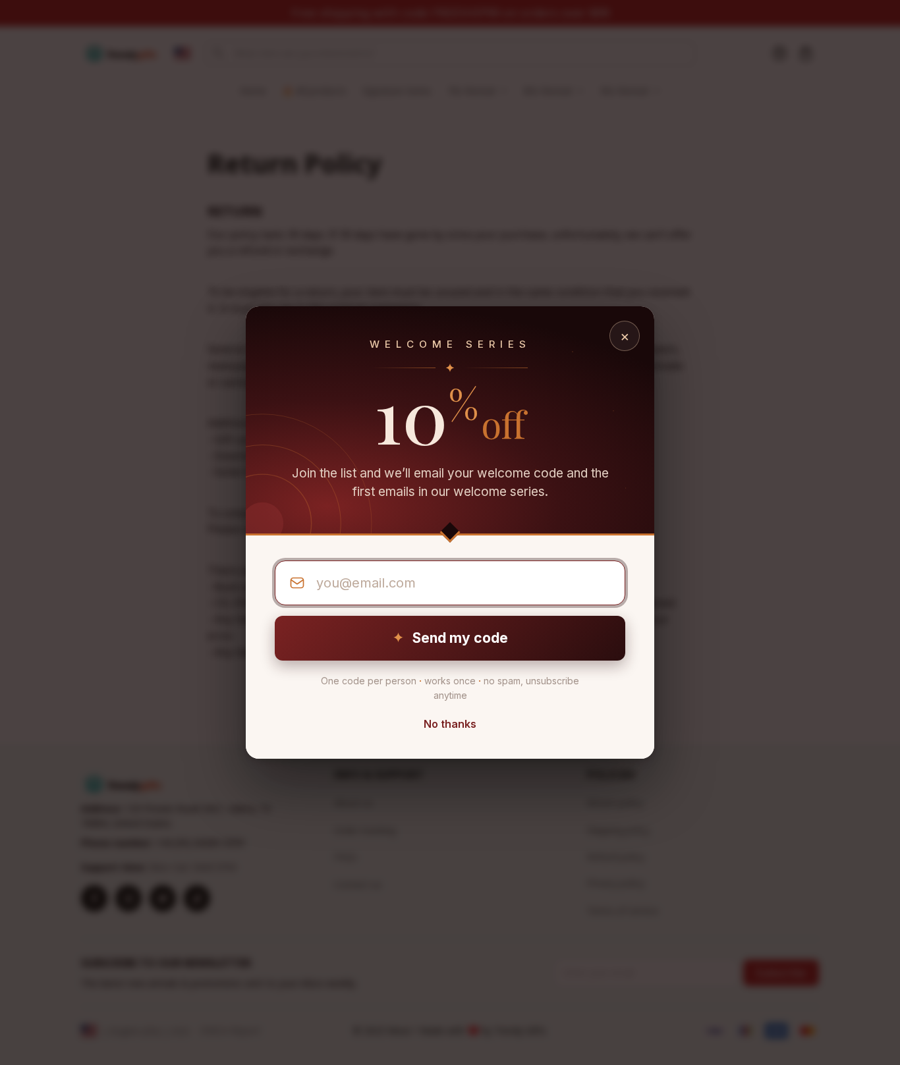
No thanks (450, 723)
